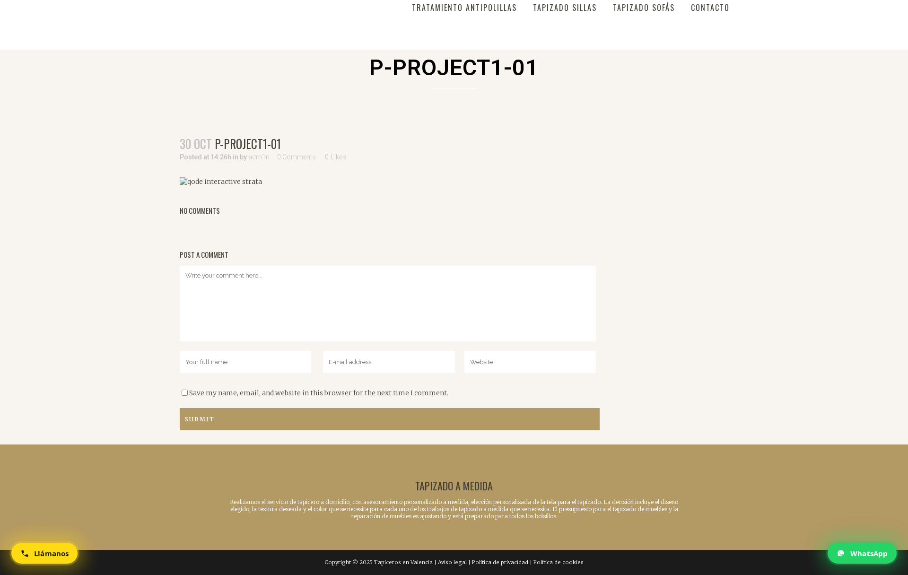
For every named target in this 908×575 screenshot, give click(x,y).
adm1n (259, 157)
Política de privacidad (500, 562)
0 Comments (296, 157)
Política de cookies (558, 562)
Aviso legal (452, 562)
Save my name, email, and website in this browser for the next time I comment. (318, 393)
